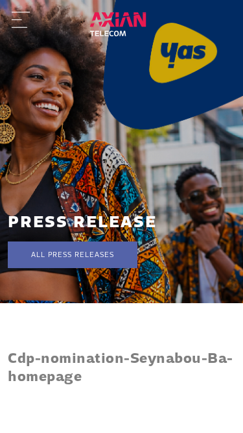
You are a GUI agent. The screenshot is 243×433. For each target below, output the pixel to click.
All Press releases (72, 254)
